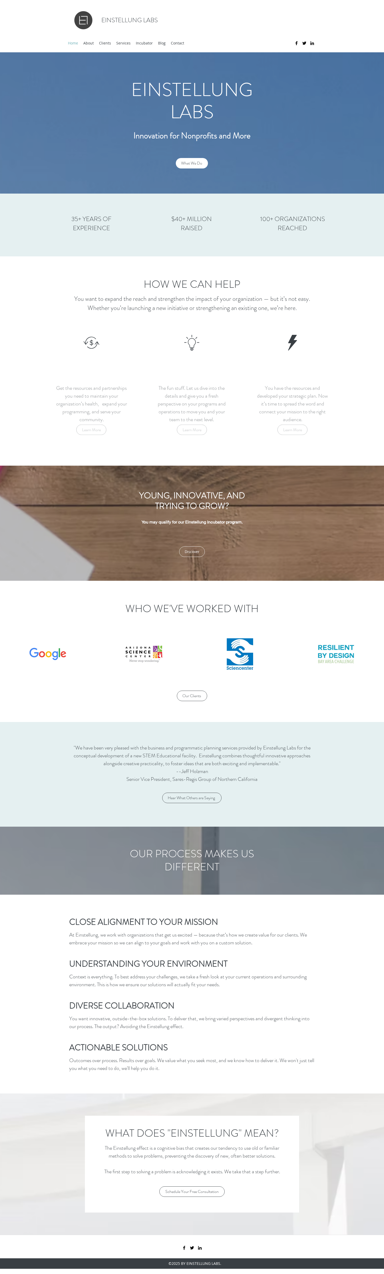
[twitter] (304, 43)
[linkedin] (312, 43)
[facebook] (296, 43)
